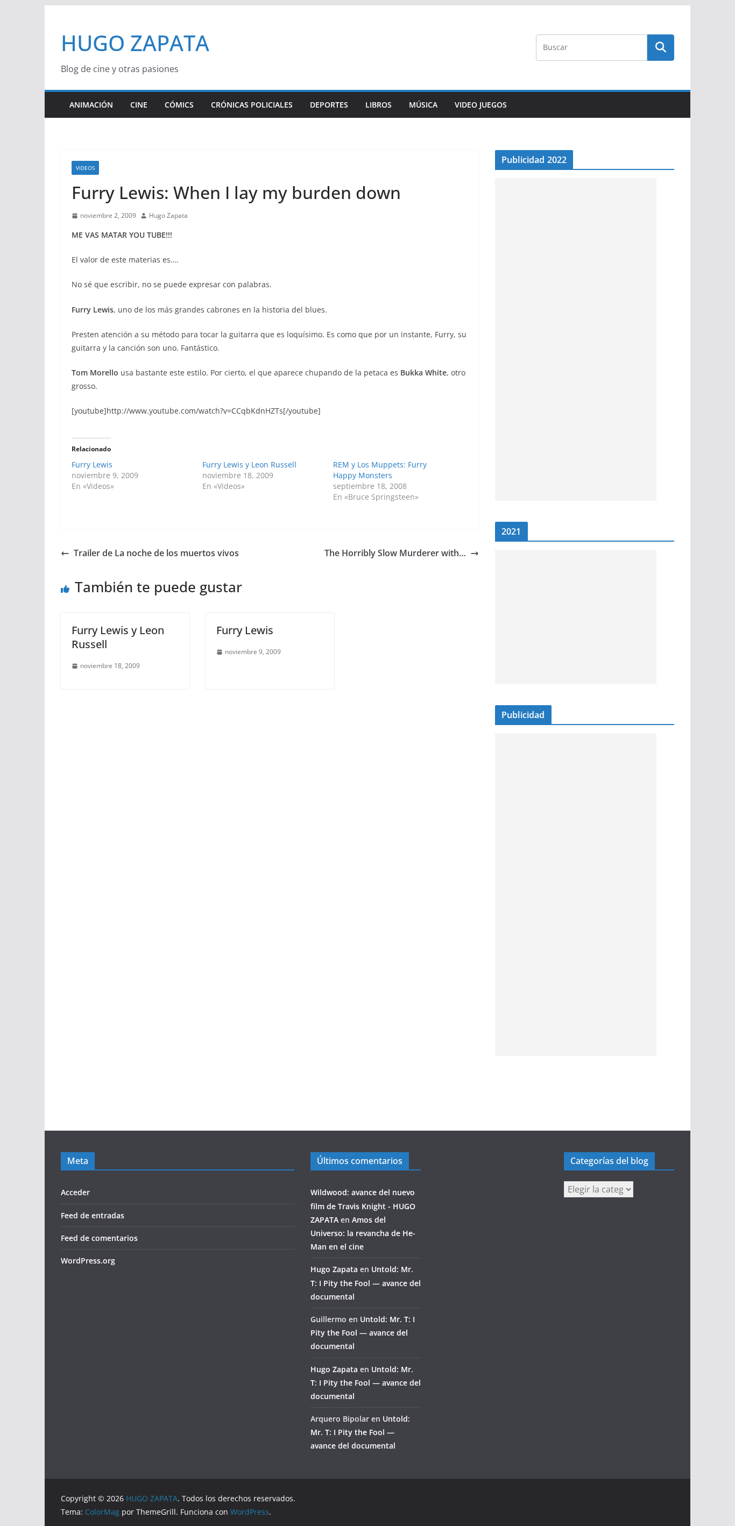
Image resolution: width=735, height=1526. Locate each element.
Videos (85, 168)
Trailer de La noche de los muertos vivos (156, 553)
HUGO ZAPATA (135, 43)
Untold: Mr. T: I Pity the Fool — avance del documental (365, 1282)
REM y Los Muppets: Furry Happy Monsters (380, 469)
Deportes (329, 105)
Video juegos (481, 105)
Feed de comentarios (99, 1238)
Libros (378, 105)
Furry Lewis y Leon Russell (249, 464)
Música (423, 105)
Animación (91, 105)
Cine (138, 105)
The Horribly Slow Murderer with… (395, 553)
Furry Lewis (92, 464)
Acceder (75, 1192)
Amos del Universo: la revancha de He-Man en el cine (362, 1233)
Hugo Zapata (168, 215)
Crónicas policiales (252, 105)
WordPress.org (88, 1260)
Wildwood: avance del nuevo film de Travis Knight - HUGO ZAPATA (362, 1205)
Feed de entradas (92, 1215)
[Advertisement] (575, 339)
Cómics (179, 105)
